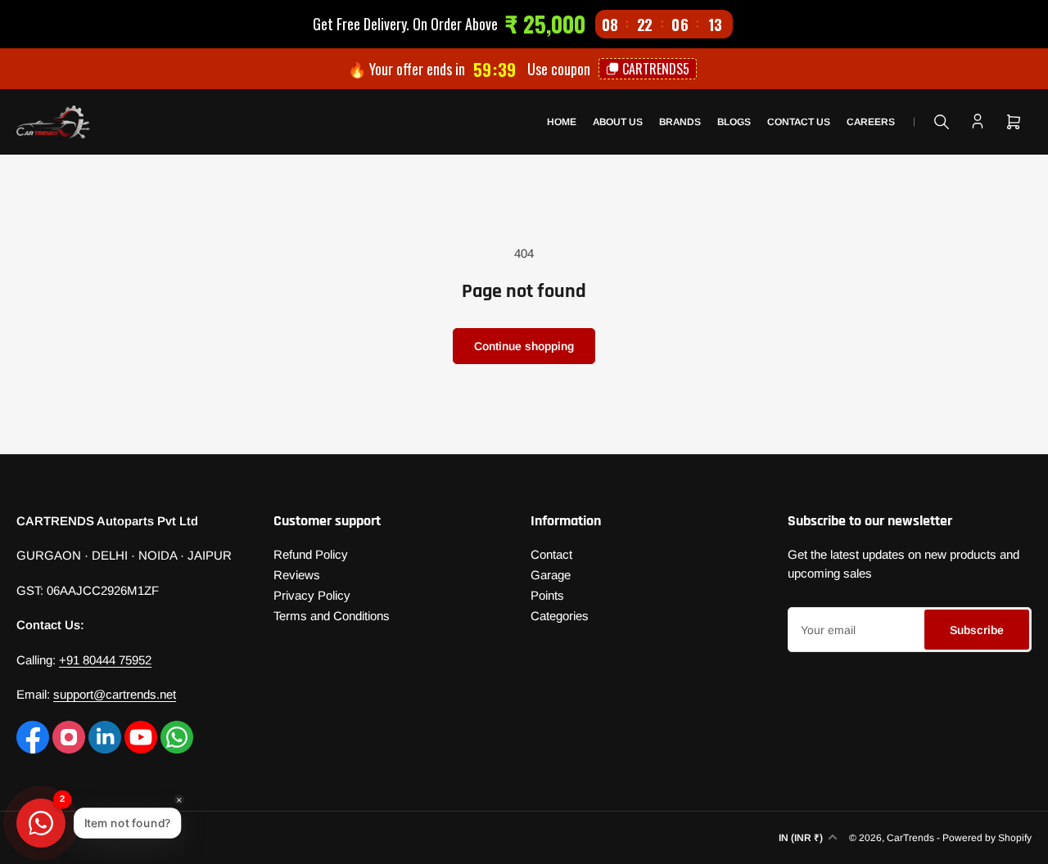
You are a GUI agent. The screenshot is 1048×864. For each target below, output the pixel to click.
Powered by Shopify (987, 838)
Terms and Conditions (331, 616)
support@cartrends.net (114, 694)
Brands (680, 122)
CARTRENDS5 (655, 69)
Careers (871, 122)
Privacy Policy (311, 595)
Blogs (734, 122)
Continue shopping (524, 346)
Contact (551, 554)
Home (561, 122)
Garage (551, 575)
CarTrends (910, 838)
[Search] (942, 122)
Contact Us (798, 122)
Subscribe (977, 630)
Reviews (296, 575)
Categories (560, 616)
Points (547, 595)
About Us (618, 122)
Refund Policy (310, 554)
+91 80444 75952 (105, 660)
